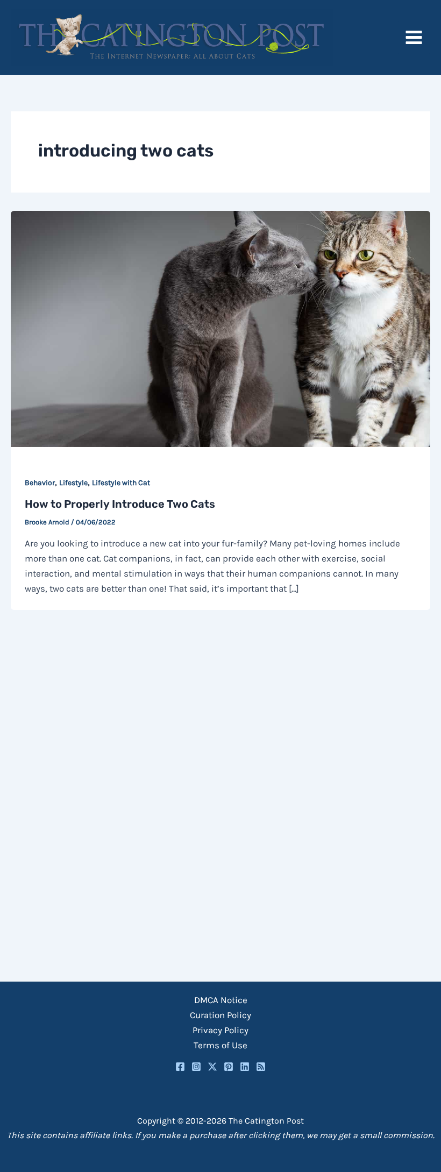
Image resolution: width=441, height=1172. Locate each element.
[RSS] (261, 1066)
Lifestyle (73, 482)
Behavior (40, 482)
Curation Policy (220, 1015)
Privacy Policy (220, 1030)
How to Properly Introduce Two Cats (120, 504)
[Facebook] (180, 1066)
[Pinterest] (228, 1066)
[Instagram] (196, 1066)
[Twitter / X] (212, 1066)
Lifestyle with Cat (121, 482)
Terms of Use (220, 1045)
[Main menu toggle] (414, 37)
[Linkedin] (245, 1066)
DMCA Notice (220, 1000)
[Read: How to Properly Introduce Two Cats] (220, 328)
